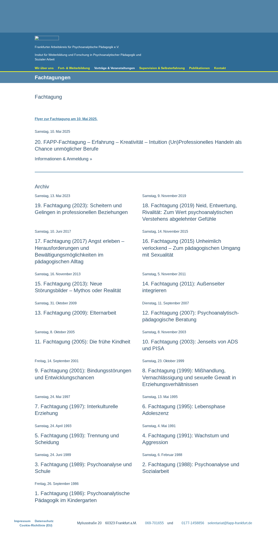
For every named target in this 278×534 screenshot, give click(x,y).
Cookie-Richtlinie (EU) (36, 525)
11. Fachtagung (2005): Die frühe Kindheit (82, 342)
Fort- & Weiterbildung (74, 68)
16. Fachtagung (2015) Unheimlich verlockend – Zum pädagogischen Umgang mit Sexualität (191, 247)
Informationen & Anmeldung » (63, 158)
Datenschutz (44, 521)
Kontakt (220, 68)
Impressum (22, 521)
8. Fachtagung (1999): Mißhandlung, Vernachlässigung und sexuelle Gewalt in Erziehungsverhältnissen (189, 377)
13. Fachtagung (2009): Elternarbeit (75, 313)
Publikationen (199, 68)
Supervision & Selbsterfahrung (162, 68)
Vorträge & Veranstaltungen (114, 68)
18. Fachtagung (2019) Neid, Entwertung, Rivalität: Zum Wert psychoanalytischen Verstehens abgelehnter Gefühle (189, 212)
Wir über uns (44, 68)
